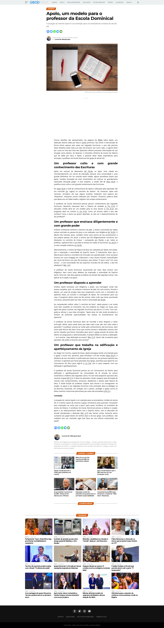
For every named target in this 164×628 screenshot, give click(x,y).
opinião (110, 2)
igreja (62, 2)
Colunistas (119, 2)
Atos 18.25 (61, 189)
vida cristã (86, 2)
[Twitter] (51, 31)
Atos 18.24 (110, 182)
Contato (61, 617)
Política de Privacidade (85, 617)
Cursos (128, 2)
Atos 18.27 (111, 355)
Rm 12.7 (91, 337)
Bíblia (100, 140)
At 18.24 (88, 171)
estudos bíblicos (99, 2)
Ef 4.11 (70, 378)
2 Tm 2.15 (109, 206)
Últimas (54, 2)
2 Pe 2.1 (107, 391)
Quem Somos (70, 617)
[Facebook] (48, 31)
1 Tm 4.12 (108, 209)
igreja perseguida (73, 2)
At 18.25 (111, 232)
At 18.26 (101, 300)
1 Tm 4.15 (82, 211)
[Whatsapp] (54, 31)
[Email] (61, 31)
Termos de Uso (101, 617)
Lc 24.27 (112, 242)
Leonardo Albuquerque (62, 39)
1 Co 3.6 (87, 363)
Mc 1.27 (67, 265)
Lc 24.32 (78, 245)
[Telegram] (57, 31)
